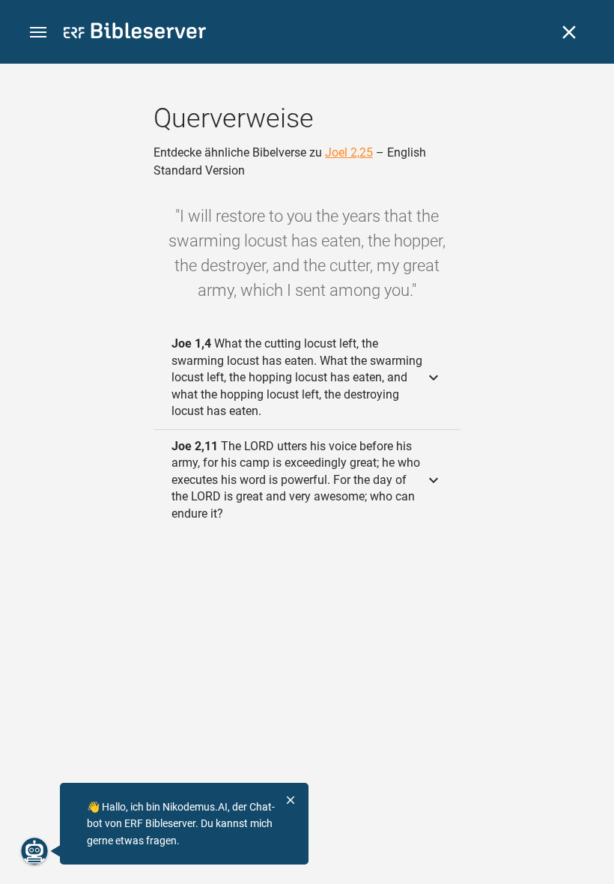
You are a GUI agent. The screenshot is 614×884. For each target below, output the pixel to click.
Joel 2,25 (349, 152)
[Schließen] (569, 32)
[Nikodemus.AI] (34, 851)
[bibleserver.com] (135, 33)
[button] (38, 32)
